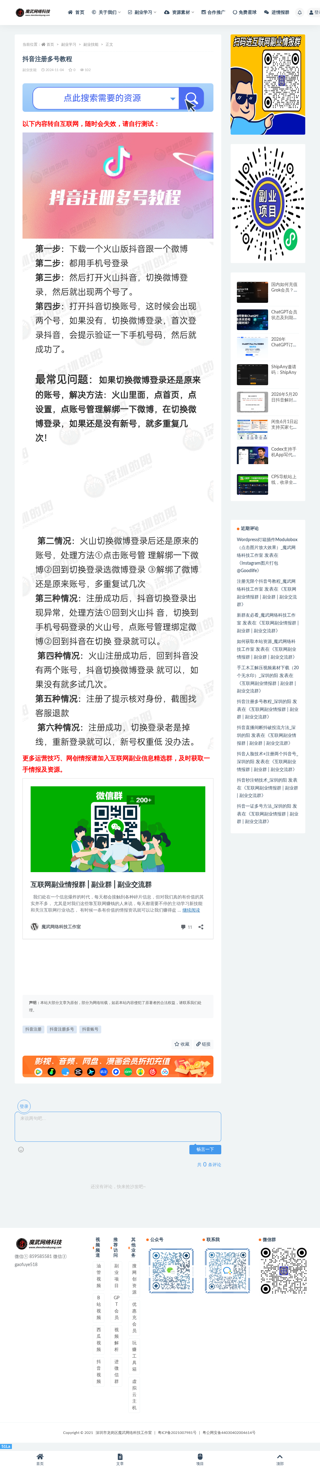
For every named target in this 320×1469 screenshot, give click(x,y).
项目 (200, 1464)
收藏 (184, 1044)
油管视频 (99, 1276)
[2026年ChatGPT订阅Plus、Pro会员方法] (252, 347)
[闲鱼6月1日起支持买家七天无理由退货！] (252, 429)
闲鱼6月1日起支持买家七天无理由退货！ (284, 427)
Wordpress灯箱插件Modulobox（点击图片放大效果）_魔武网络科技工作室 (267, 548)
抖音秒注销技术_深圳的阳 (262, 780)
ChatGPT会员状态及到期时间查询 (284, 318)
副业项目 (116, 1276)
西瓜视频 (99, 1340)
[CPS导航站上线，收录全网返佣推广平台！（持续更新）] (252, 484)
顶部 (280, 1464)
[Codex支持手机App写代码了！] (252, 455)
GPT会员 (116, 1308)
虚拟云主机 (134, 1394)
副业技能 (90, 44)
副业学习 (68, 44)
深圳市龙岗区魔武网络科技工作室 (124, 1433)
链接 (206, 1044)
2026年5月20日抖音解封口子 (284, 400)
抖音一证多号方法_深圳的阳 (264, 806)
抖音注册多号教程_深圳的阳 (264, 702)
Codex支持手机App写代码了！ (284, 455)
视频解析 (116, 1340)
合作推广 (216, 12)
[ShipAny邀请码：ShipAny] (252, 374)
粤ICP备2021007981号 (177, 1433)
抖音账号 (90, 1029)
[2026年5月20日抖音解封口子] (252, 402)
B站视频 (99, 1308)
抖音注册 (33, 1029)
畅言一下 (205, 1149)
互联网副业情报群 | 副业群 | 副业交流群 (267, 597)
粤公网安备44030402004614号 (229, 1433)
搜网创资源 (134, 1279)
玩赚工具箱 (134, 1356)
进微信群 (116, 1372)
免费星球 (248, 12)
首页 (79, 12)
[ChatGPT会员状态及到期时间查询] (252, 319)
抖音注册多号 (62, 1029)
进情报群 (280, 12)
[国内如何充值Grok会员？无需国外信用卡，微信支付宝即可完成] (252, 292)
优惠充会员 (134, 1317)
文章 (120, 1464)
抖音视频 (99, 1372)
